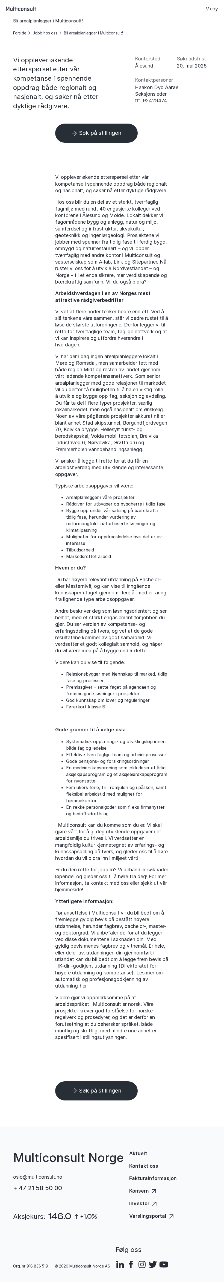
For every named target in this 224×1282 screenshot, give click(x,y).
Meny (211, 8)
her (83, 986)
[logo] (21, 9)
